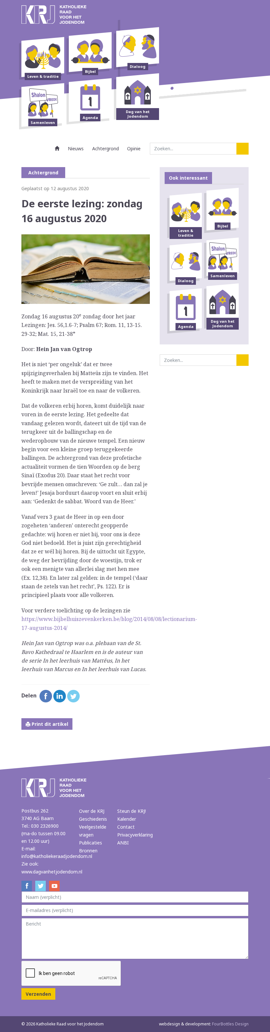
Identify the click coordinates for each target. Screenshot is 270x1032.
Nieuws (76, 148)
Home (57, 148)
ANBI (123, 843)
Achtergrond (105, 148)
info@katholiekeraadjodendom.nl (56, 856)
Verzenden (38, 994)
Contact (126, 827)
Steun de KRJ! (131, 811)
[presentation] (71, 974)
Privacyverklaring (135, 835)
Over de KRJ (91, 811)
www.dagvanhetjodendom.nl (51, 872)
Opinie (134, 148)
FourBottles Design (204, 1024)
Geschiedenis (93, 819)
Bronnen (88, 850)
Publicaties (90, 843)
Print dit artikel (49, 724)
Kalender (126, 819)
